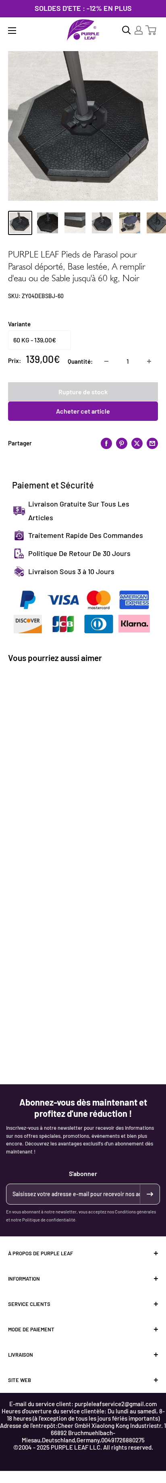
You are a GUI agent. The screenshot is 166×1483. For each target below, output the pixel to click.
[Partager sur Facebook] (106, 443)
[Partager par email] (152, 443)
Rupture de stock (83, 391)
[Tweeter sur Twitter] (137, 443)
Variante (19, 323)
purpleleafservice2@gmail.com (116, 1403)
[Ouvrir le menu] (12, 30)
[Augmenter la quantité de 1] (149, 361)
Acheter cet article (83, 411)
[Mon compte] (139, 30)
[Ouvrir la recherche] (126, 30)
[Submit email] (149, 1194)
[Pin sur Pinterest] (121, 443)
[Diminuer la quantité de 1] (106, 361)
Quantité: (80, 361)
